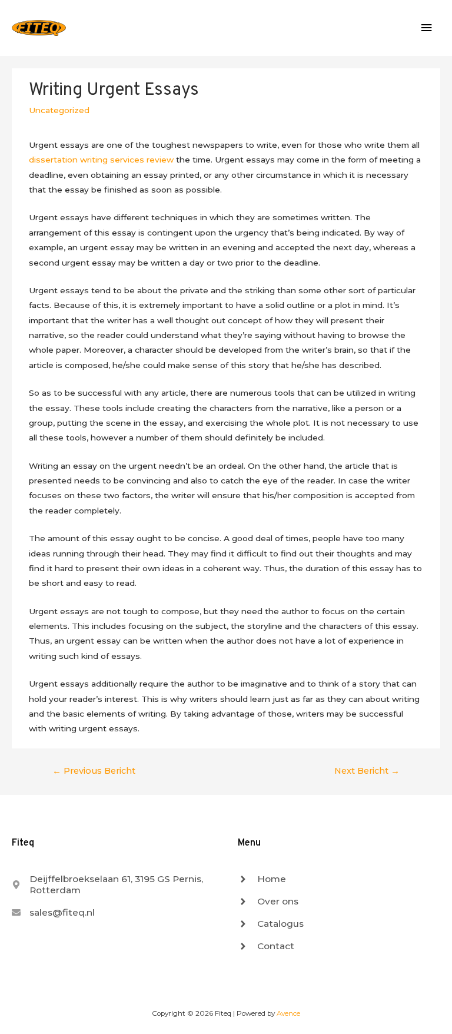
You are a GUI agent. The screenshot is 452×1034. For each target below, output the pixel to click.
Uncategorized (59, 110)
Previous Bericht (93, 770)
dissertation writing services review (101, 159)
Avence (288, 1013)
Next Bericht (367, 770)
